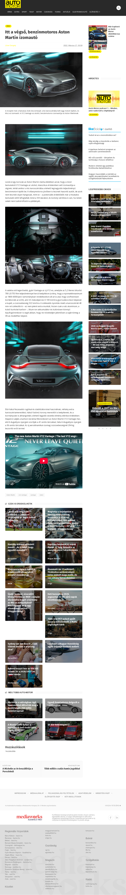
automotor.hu (50, 867)
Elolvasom (93, 114)
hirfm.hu (89, 886)
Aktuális (66, 12)
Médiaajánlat (37, 793)
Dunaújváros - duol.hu (13, 848)
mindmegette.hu (51, 879)
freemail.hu (90, 864)
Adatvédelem (84, 793)
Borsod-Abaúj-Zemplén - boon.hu (18, 843)
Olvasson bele (95, 51)
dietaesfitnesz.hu (51, 884)
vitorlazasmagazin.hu (53, 886)
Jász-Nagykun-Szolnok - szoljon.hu (18, 860)
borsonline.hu (91, 843)
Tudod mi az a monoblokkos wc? (102, 135)
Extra (16, 12)
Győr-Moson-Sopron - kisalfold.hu (18, 853)
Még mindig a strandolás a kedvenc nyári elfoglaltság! (104, 142)
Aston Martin (11, 495)
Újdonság (48, 12)
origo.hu (48, 838)
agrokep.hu (49, 852)
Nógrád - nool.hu (11, 865)
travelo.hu (49, 881)
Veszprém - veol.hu (12, 877)
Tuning (58, 12)
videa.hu (89, 869)
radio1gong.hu (91, 884)
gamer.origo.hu (51, 872)
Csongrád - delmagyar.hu (15, 845)
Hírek (9, 12)
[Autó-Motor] (13, 4)
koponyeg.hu (91, 867)
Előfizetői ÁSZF (52, 797)
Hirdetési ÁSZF (103, 793)
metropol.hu (90, 848)
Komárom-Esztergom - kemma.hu (18, 862)
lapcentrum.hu (91, 872)
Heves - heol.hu (11, 857)
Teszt (31, 12)
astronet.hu (49, 864)
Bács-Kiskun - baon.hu (14, 836)
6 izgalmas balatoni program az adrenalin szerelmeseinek (102, 150)
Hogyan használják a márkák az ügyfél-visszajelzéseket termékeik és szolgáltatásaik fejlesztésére (104, 176)
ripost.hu (89, 845)
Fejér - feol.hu (10, 850)
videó (41, 495)
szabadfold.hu (50, 833)
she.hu (88, 852)
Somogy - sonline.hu (13, 867)
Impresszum (20, 793)
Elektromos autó (80, 12)
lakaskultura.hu (51, 869)
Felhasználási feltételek (61, 793)
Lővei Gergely (10, 45)
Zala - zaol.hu (10, 879)
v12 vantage (23, 495)
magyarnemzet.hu (52, 831)
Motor (39, 12)
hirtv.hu (48, 835)
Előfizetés (94, 12)
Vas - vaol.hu (10, 874)
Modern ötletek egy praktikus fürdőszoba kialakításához (101, 167)
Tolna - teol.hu (10, 872)
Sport (24, 12)
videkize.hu (49, 888)
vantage (33, 495)
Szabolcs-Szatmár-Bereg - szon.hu (18, 869)
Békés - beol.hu (11, 840)
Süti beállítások (72, 797)
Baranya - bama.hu (12, 838)
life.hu (88, 850)
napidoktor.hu (50, 876)
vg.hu (47, 850)
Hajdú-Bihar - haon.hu (13, 855)
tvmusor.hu (90, 831)
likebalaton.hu (50, 874)
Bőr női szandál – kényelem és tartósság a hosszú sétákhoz (102, 159)
